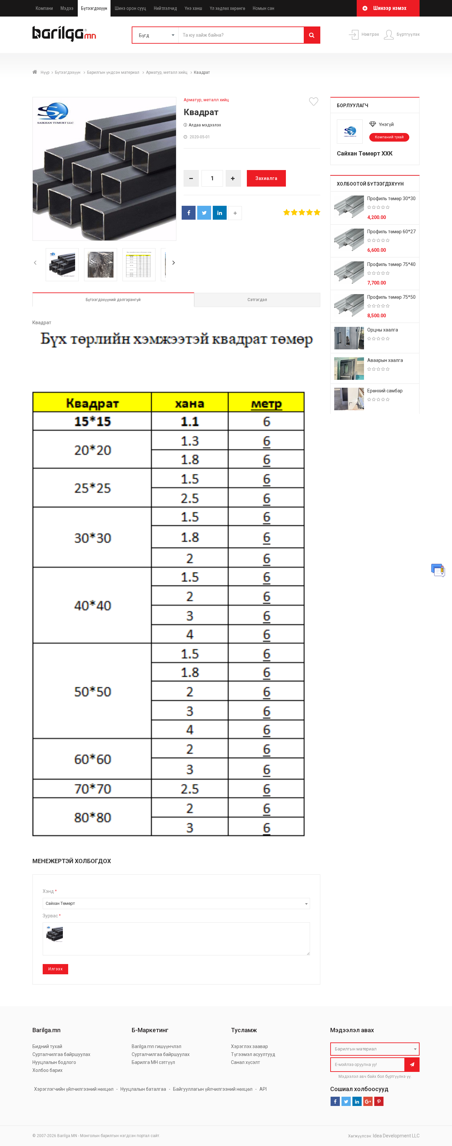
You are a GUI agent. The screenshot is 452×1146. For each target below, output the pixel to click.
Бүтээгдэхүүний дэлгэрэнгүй (113, 299)
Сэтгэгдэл (257, 299)
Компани (44, 8)
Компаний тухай (389, 137)
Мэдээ (67, 8)
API (263, 1089)
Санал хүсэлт (245, 1062)
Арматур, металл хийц (167, 72)
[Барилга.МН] (64, 33)
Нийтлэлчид (165, 8)
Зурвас (52, 915)
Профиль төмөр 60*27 (391, 231)
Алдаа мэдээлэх (205, 125)
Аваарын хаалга (385, 360)
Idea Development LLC (396, 1135)
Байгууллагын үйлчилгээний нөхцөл (212, 1089)
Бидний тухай (47, 1046)
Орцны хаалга (382, 329)
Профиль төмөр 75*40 (391, 264)
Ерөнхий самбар (385, 390)
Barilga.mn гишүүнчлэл (156, 1046)
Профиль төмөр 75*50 (391, 297)
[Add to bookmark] (314, 101)
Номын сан (263, 8)
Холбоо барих (47, 1070)
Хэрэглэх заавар (249, 1046)
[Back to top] (434, 1107)
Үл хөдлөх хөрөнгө (227, 8)
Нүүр (45, 72)
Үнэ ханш (193, 8)
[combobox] (176, 903)
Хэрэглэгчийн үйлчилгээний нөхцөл (73, 1089)
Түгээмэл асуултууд (253, 1054)
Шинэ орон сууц (130, 8)
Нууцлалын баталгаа (143, 1089)
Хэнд (50, 891)
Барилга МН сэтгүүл (153, 1062)
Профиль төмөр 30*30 (391, 198)
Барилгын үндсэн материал (113, 72)
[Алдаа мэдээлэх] (438, 570)
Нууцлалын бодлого (54, 1062)
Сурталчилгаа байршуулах (61, 1054)
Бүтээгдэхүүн (94, 8)
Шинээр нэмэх (389, 8)
